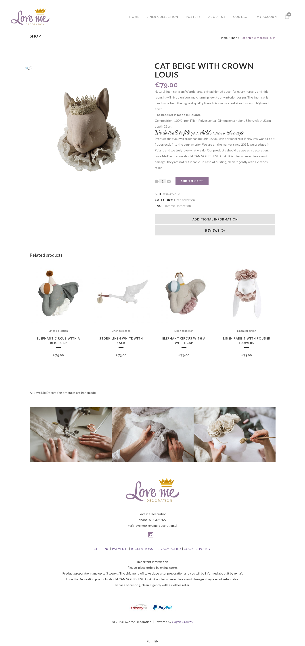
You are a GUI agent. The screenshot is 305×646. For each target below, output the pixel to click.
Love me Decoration (177, 206)
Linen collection (184, 200)
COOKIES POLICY (197, 549)
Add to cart (192, 181)
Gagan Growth (182, 622)
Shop (234, 38)
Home (224, 38)
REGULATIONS (142, 549)
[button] (85, 68)
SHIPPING (101, 549)
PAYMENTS (120, 549)
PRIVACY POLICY (168, 549)
